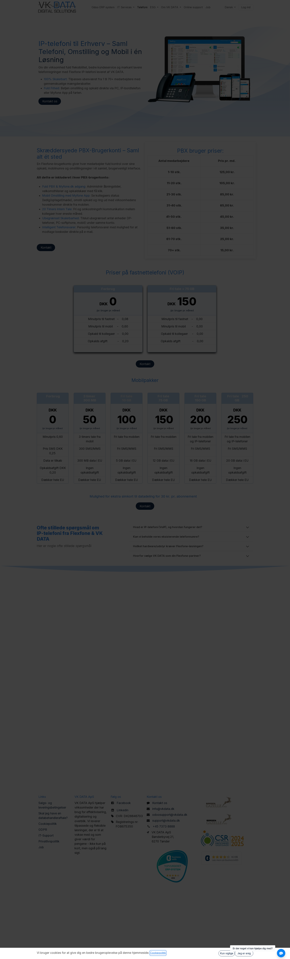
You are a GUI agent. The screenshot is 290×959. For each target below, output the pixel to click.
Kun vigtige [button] (226, 953)
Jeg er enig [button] (244, 953)
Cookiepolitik (158, 952)
